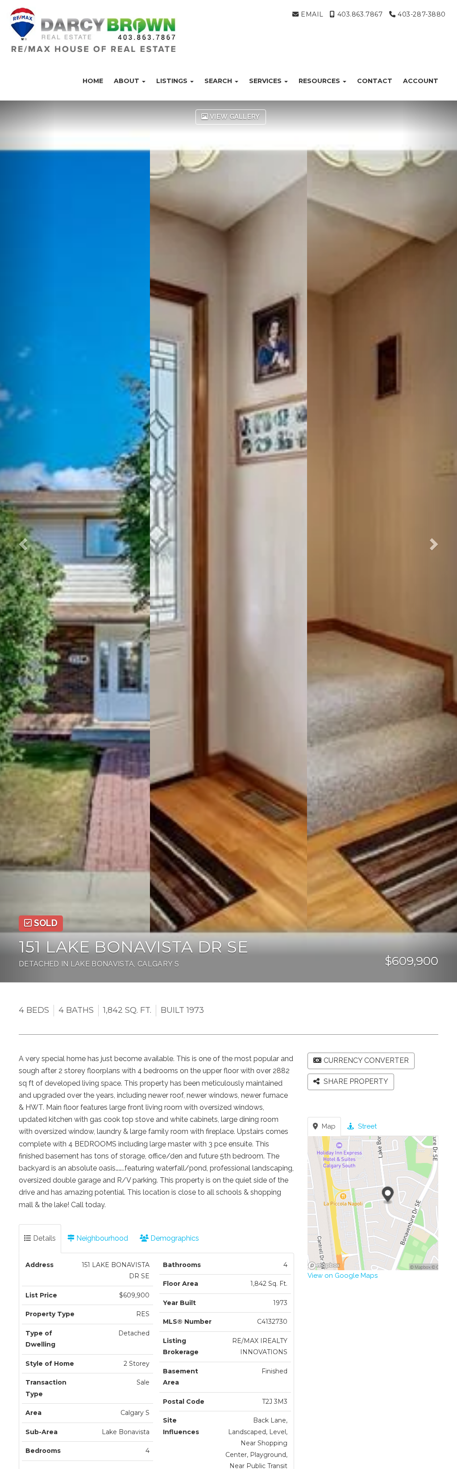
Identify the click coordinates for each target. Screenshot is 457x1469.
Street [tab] (366, 1126)
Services (266, 81)
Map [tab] (328, 1126)
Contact (374, 81)
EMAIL (311, 14)
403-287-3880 (421, 14)
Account (420, 81)
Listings (172, 81)
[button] (27, 541)
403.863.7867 (358, 14)
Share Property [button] (355, 1081)
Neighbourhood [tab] (101, 1238)
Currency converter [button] (366, 1060)
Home (93, 81)
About (127, 81)
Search (219, 81)
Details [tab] (43, 1238)
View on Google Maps (342, 1276)
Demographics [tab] (174, 1238)
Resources (320, 81)
